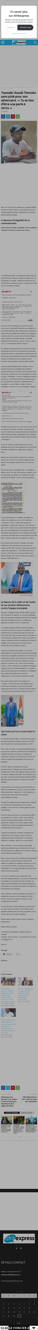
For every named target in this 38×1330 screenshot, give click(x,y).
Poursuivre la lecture (19, 33)
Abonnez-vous (25, 27)
